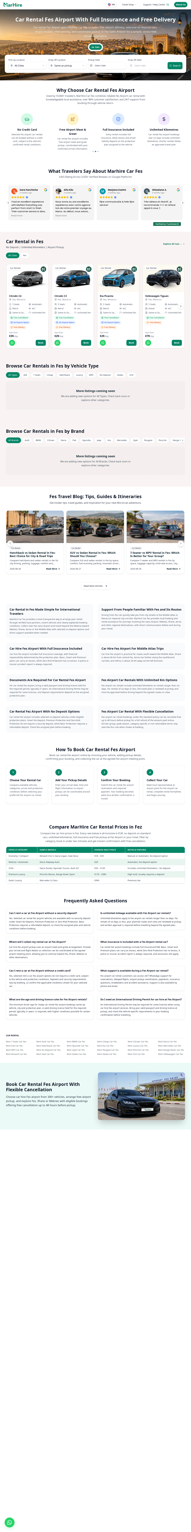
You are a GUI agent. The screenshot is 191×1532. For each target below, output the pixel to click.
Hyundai (86, 440)
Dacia (63, 440)
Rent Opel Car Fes (76, 1049)
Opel (135, 440)
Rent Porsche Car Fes (138, 1049)
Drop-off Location (57, 59)
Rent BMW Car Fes (76, 1041)
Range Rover (179, 440)
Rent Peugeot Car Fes (108, 1049)
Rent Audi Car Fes (45, 1041)
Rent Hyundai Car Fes (77, 1045)
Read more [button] (17, 215)
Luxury (79, 374)
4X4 (25, 374)
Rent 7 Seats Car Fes (16, 1041)
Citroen (50, 440)
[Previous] (10, 306)
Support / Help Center (154, 4)
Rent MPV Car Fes (14, 1049)
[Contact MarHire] (9, 1522)
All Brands (13, 440)
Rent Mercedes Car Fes (169, 1045)
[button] (182, 203)
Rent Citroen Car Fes (138, 1041)
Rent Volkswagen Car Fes (170, 1054)
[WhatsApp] (12, 343)
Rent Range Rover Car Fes (171, 1049)
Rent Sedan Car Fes (76, 1054)
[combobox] (28, 65)
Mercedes (122, 440)
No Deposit (105, 374)
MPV (91, 374)
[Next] (181, 306)
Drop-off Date (134, 59)
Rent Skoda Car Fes (106, 1054)
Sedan (120, 374)
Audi (27, 440)
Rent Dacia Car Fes (167, 1041)
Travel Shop (128, 4)
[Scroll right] (182, 440)
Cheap (50, 374)
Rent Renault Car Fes (16, 1054)
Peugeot (148, 440)
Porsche (163, 440)
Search (177, 65)
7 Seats (36, 374)
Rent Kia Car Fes (105, 1045)
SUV (131, 374)
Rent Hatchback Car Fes (48, 1045)
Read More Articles (93, 585)
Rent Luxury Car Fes (138, 1045)
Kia (109, 440)
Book (40, 342)
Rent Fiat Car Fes (14, 1045)
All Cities (12, 255)
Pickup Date (94, 59)
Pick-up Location (17, 59)
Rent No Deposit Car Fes (48, 1049)
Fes (24, 255)
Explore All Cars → (172, 243)
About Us (181, 4)
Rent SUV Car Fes (136, 1054)
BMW (38, 440)
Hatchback (64, 374)
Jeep (99, 440)
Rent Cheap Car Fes (107, 1041)
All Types (12, 374)
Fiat (74, 440)
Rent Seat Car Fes (45, 1054)
